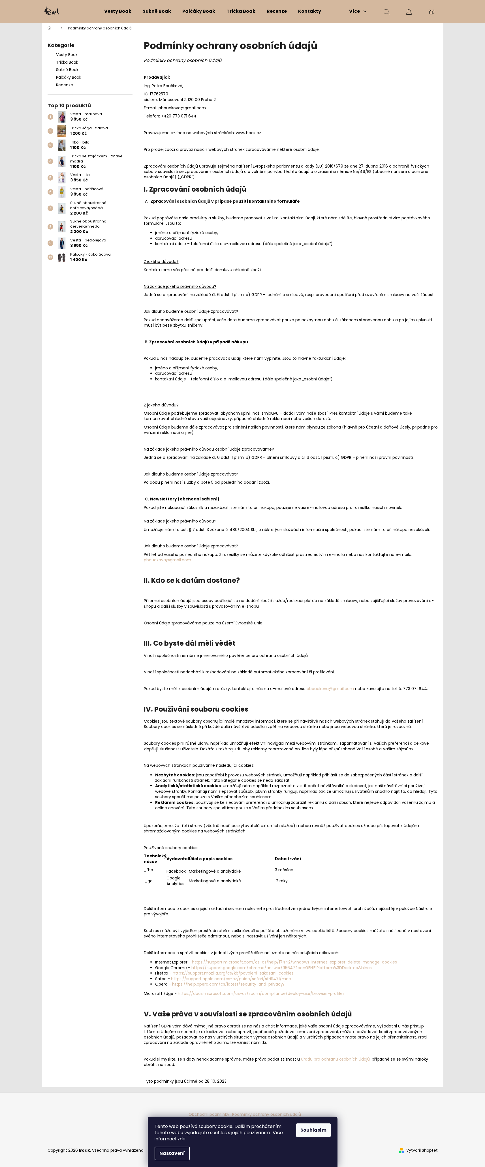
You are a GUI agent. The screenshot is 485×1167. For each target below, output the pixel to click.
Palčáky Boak (68, 77)
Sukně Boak (67, 69)
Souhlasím (313, 1130)
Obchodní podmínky (209, 1114)
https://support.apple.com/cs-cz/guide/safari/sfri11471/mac (231, 979)
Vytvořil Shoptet (422, 1150)
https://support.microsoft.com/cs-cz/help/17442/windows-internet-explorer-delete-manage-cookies (294, 962)
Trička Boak (67, 62)
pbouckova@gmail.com (167, 560)
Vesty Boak (67, 54)
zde (181, 1139)
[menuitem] (118, 11)
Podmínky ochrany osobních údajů (266, 1114)
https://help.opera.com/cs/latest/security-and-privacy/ (228, 984)
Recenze (64, 85)
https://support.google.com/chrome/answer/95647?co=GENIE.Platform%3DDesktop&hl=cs (281, 968)
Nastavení (172, 1153)
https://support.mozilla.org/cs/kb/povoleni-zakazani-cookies (233, 973)
